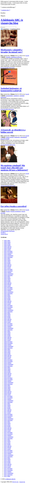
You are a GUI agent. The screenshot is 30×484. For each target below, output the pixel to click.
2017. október (7, 399)
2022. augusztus (8, 311)
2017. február (7, 411)
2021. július (7, 331)
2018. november (8, 379)
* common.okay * (5, 10)
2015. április (7, 444)
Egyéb (27, 55)
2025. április (7, 263)
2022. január (7, 322)
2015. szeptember (8, 437)
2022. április (7, 317)
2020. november (8, 343)
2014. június (7, 459)
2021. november (8, 325)
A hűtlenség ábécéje (10, 479)
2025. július (7, 258)
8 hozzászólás (4, 109)
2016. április (7, 426)
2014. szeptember (8, 455)
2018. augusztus (8, 384)
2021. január (7, 340)
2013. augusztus (8, 474)
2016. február (7, 429)
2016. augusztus (8, 420)
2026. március (7, 246)
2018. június (7, 387)
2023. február (7, 302)
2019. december (8, 360)
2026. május (7, 243)
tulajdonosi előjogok (16, 57)
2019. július (7, 367)
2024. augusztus (8, 275)
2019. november (8, 361)
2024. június (7, 278)
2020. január (7, 358)
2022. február (7, 320)
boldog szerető (10, 137)
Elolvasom (11, 67)
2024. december (8, 269)
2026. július (7, 240)
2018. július (7, 385)
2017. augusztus (8, 402)
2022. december (8, 305)
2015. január (7, 449)
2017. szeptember (8, 400)
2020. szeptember (8, 346)
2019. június (7, 369)
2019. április (7, 372)
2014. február (7, 465)
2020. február (7, 357)
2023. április (7, 299)
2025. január (7, 267)
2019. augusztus (8, 366)
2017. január (7, 412)
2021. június (7, 332)
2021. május (7, 334)
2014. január (7, 467)
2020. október (7, 344)
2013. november (8, 470)
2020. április (7, 354)
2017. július (7, 403)
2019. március (7, 373)
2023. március (7, 301)
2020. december (8, 341)
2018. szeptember (8, 382)
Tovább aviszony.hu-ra (4, 233)
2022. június (7, 314)
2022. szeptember (8, 310)
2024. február (7, 284)
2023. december (8, 287)
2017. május (7, 406)
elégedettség (23, 137)
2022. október (7, 308)
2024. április (7, 281)
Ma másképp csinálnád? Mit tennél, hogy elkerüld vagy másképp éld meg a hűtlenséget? (14, 167)
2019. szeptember (8, 364)
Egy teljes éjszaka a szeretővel (13, 206)
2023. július (7, 295)
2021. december (8, 323)
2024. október (7, 272)
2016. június (7, 423)
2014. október (7, 453)
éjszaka (8, 211)
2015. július (7, 440)
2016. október (7, 417)
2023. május (7, 298)
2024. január (7, 286)
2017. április (7, 408)
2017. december (8, 396)
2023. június (7, 296)
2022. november (8, 307)
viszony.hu (22, 482)
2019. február (7, 375)
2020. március (7, 355)
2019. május (7, 370)
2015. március (7, 446)
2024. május (7, 280)
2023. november (8, 289)
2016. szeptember (8, 418)
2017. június (7, 405)
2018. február (7, 393)
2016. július (7, 422)
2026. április (7, 245)
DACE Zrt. (15, 482)
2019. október (7, 363)
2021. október (7, 326)
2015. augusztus (8, 438)
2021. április (7, 335)
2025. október (7, 254)
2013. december (8, 468)
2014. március (7, 464)
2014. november (8, 452)
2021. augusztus (8, 329)
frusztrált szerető (5, 138)
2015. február (7, 447)
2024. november (8, 270)
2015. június (7, 441)
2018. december (8, 378)
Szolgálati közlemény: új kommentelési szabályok (11, 89)
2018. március (7, 391)
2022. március (7, 319)
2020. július (7, 349)
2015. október (7, 435)
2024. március (7, 283)
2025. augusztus (8, 257)
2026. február (7, 248)
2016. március (7, 428)
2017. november (8, 397)
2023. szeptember (8, 292)
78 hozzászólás (5, 231)
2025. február (7, 266)
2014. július (7, 458)
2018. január (7, 394)
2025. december (8, 251)
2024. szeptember (8, 274)
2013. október (7, 471)
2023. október (7, 290)
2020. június (7, 351)
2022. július (7, 313)
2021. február (7, 338)
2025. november (8, 252)
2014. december (8, 450)
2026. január (7, 249)
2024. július (7, 277)
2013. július (7, 476)
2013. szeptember (8, 473)
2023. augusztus (8, 293)
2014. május (7, 461)
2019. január (7, 376)
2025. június (7, 260)
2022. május (7, 316)
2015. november (8, 434)
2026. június (7, 242)
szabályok (16, 95)
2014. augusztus (8, 456)
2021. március (7, 337)
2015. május (7, 443)
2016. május (7, 425)
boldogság (17, 137)
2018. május (7, 388)
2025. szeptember (8, 255)
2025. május (7, 261)
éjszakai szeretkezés (15, 211)
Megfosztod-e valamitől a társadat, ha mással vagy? (12, 51)
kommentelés (9, 95)
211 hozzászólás (5, 144)
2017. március (7, 409)
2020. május (7, 352)
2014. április (7, 462)
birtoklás (8, 57)
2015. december (8, 432)
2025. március (7, 264)
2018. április (7, 390)
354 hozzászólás (5, 185)
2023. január (7, 304)
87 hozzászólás (5, 67)
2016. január (7, 431)
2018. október (7, 381)
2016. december (8, 414)
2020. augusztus (8, 348)
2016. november (8, 415)
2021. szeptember (8, 328)
